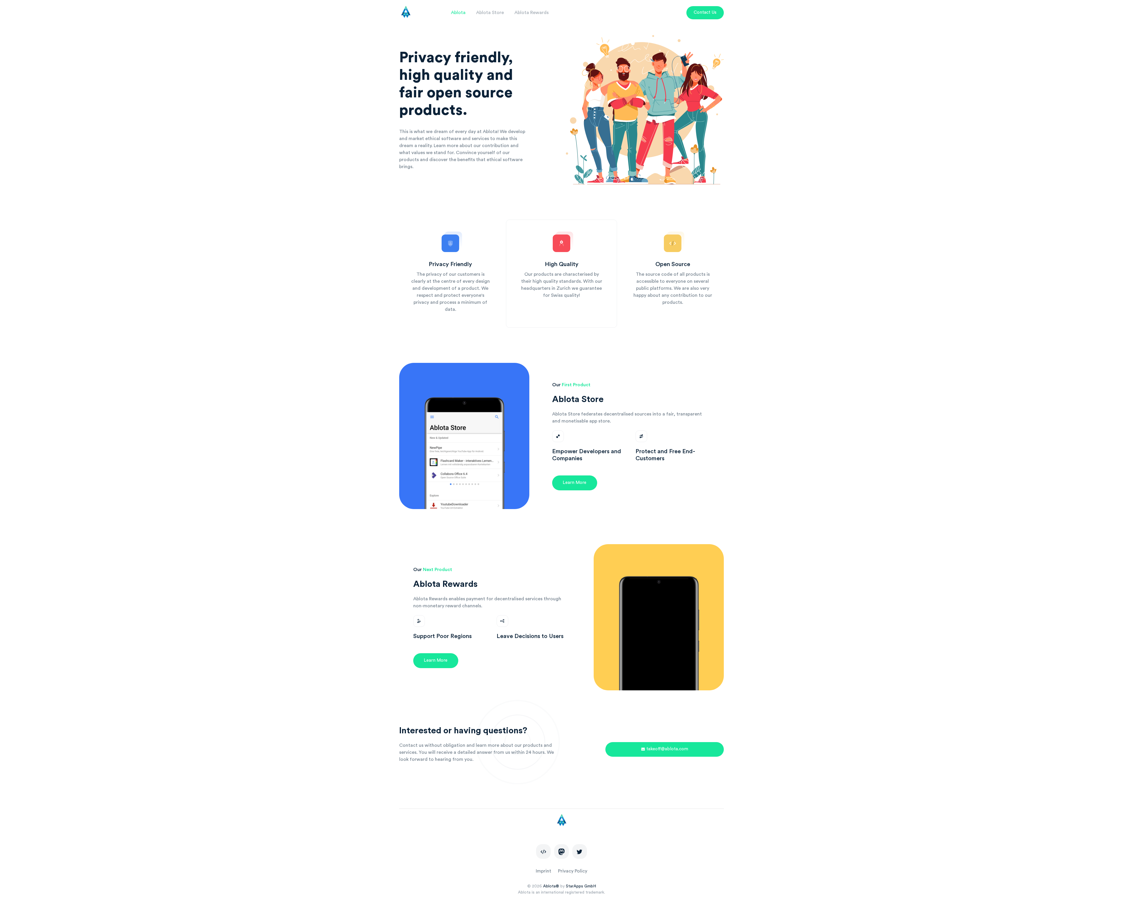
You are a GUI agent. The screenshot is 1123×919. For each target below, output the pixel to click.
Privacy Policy (572, 871)
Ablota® (551, 886)
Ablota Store (490, 12)
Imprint (543, 871)
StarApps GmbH (581, 886)
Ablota (458, 12)
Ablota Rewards (531, 12)
